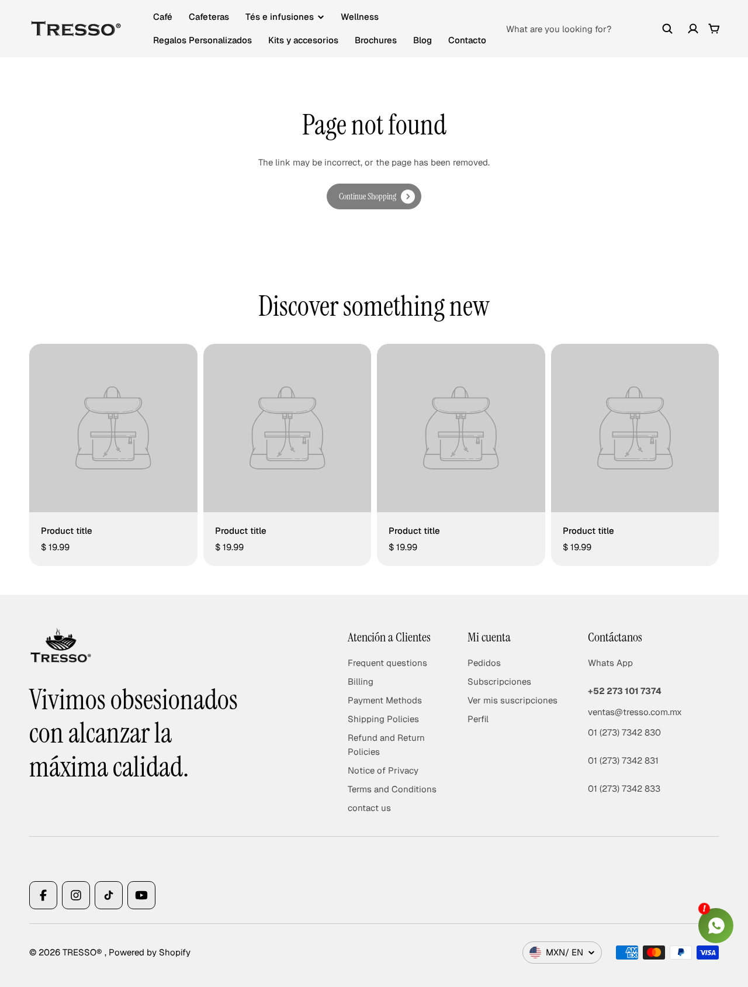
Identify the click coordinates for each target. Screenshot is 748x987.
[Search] (667, 29)
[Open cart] (714, 28)
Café (162, 16)
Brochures (376, 40)
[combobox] (590, 29)
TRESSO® (84, 952)
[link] (374, 196)
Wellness (360, 16)
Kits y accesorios (303, 40)
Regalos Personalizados (202, 40)
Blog (422, 40)
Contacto (467, 40)
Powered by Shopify (150, 952)
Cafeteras (209, 16)
